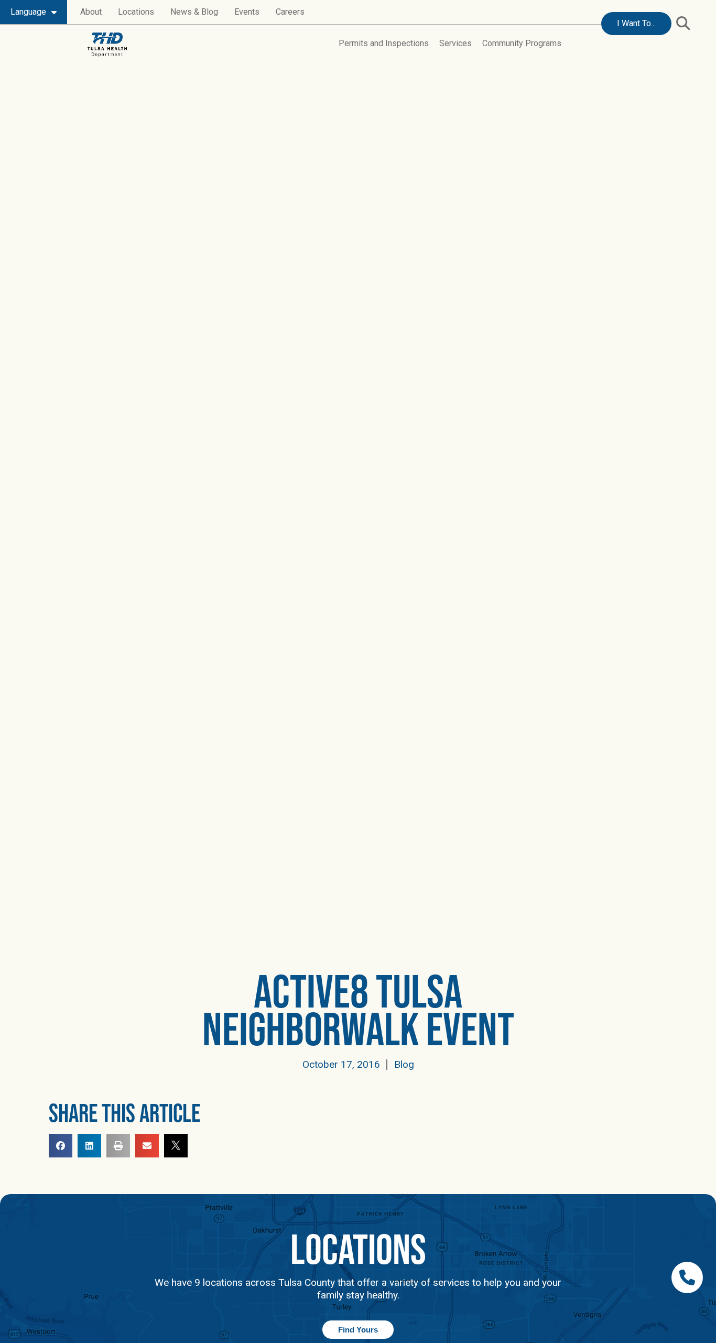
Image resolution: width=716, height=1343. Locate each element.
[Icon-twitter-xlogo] (176, 1145)
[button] (682, 22)
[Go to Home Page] (107, 44)
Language (28, 12)
